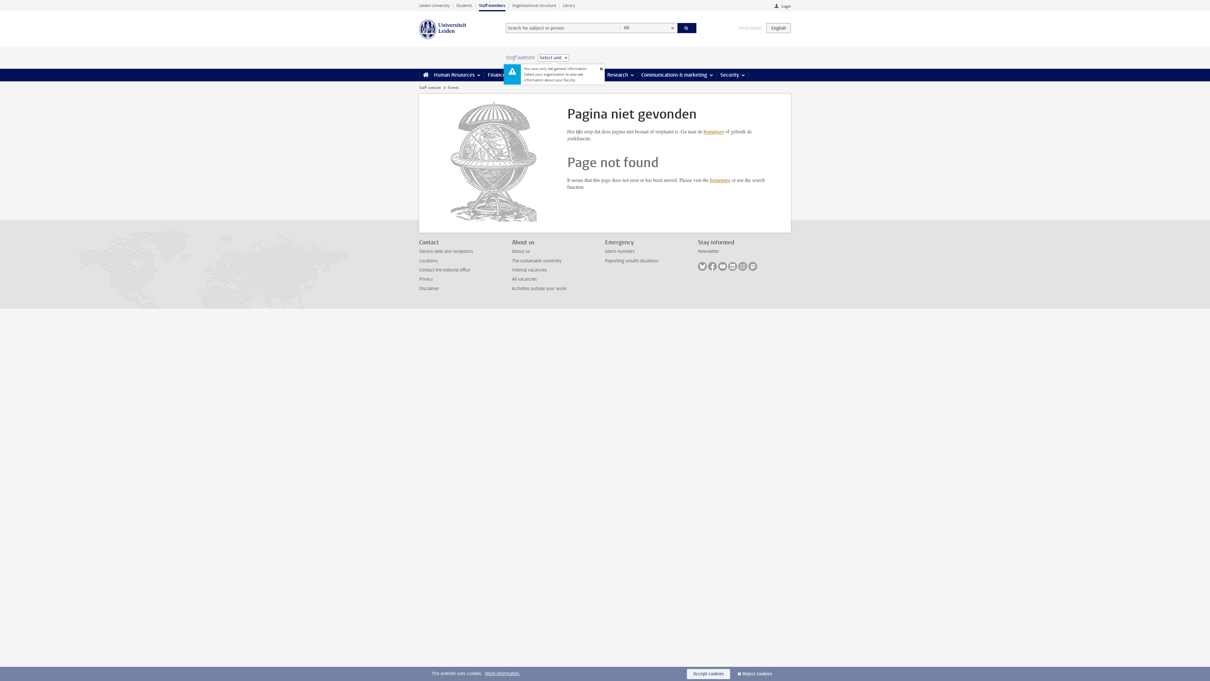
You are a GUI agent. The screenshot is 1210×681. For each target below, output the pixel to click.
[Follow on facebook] (712, 266)
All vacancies (524, 279)
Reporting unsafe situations (631, 261)
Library (569, 5)
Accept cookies (708, 674)
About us (521, 251)
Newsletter (708, 251)
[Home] (424, 75)
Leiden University (434, 5)
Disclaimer (429, 289)
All (626, 28)
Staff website (430, 87)
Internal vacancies (529, 270)
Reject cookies (757, 674)
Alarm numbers (620, 251)
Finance (496, 75)
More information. (503, 674)
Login (786, 6)
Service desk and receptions (446, 251)
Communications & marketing (674, 75)
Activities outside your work (539, 289)
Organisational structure (534, 5)
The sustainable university (537, 261)
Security (729, 75)
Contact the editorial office (444, 270)
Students (464, 5)
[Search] (687, 28)
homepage (714, 131)
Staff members (492, 5)
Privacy (426, 279)
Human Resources (454, 75)
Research (617, 75)
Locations (428, 261)
